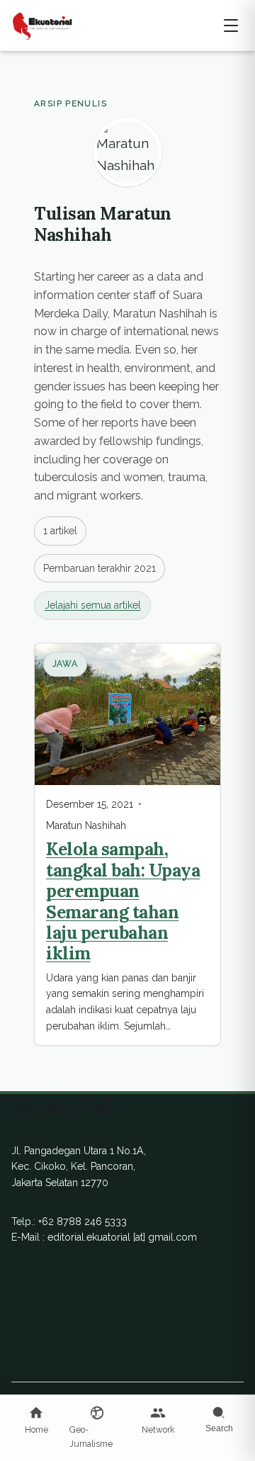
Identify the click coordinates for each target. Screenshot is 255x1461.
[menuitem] (36, 1421)
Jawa (65, 664)
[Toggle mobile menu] (230, 25)
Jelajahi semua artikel (93, 605)
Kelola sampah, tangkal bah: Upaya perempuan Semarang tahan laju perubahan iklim (123, 900)
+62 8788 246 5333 (82, 1221)
